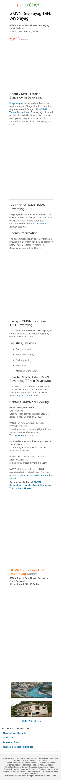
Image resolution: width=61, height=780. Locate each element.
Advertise (31, 758)
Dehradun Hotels (30, 765)
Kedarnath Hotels (28, 769)
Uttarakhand (8, 758)
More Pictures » (31, 721)
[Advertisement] (31, 68)
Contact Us (43, 758)
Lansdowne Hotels (46, 767)
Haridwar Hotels (13, 765)
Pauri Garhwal (44, 217)
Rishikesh (41, 223)
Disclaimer (42, 760)
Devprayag (15, 103)
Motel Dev (8, 737)
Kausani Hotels (46, 765)
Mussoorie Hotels (28, 763)
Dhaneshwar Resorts (14, 733)
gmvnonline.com (24, 435)
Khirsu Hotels (34, 771)
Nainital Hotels (12, 763)
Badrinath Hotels (11, 769)
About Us (20, 758)
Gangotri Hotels (46, 769)
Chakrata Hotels (18, 771)
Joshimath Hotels (50, 771)
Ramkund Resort (12, 742)
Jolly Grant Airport (28, 395)
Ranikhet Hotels (12, 767)
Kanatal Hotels (31, 774)
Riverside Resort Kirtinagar (18, 746)
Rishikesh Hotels (46, 763)
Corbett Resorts (28, 767)
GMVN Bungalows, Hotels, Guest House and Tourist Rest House (30, 485)
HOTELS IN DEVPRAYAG (15, 728)
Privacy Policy (29, 760)
